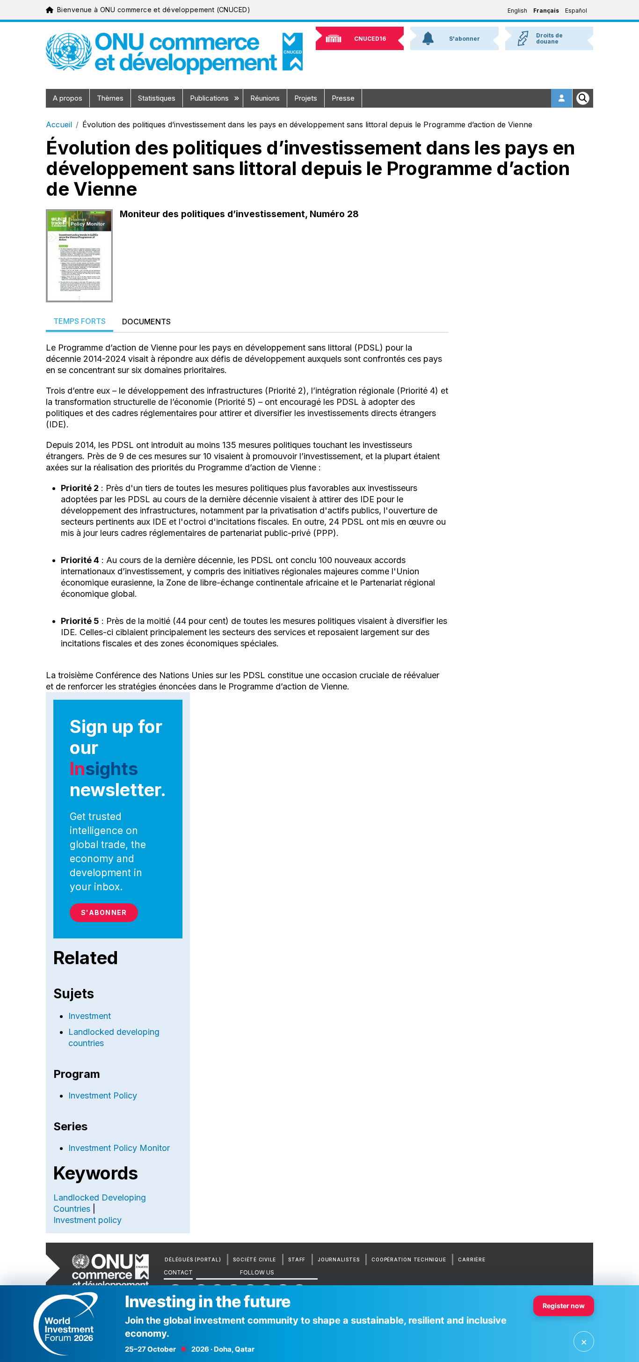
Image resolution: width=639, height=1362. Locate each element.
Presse (343, 98)
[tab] (79, 322)
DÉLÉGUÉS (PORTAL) (193, 1259)
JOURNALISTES (338, 1259)
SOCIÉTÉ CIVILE (254, 1259)
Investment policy (87, 1220)
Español (576, 10)
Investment (89, 1016)
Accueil (59, 124)
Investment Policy (102, 1095)
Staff (296, 1259)
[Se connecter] (562, 98)
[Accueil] (174, 53)
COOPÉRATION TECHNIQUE (408, 1259)
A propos (67, 98)
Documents (146, 321)
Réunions (265, 98)
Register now (564, 1306)
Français (546, 10)
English (517, 10)
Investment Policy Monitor (119, 1148)
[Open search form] (582, 98)
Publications (210, 98)
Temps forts (79, 321)
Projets (305, 98)
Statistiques (156, 98)
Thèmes (110, 98)
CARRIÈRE (471, 1259)
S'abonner (104, 912)
